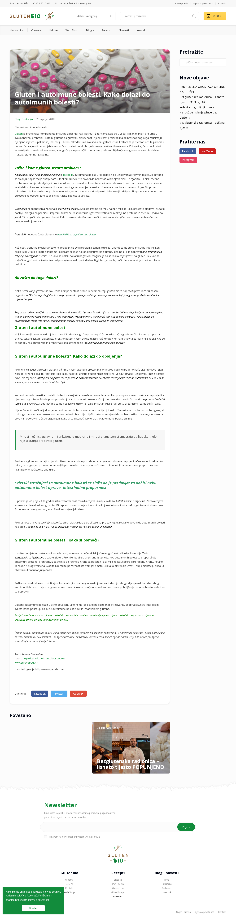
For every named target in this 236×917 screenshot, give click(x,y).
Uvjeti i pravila (181, 3)
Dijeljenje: (21, 693)
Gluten (19, 133)
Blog (89, 30)
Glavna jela (118, 888)
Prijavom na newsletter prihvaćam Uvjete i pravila (74, 836)
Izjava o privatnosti (203, 3)
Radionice (167, 888)
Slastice (118, 879)
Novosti (124, 30)
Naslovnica (17, 30)
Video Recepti (118, 892)
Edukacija (27, 119)
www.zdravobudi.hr (26, 662)
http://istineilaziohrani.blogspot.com (44, 658)
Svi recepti (118, 896)
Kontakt (222, 3)
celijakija (68, 175)
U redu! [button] (33, 908)
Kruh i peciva (118, 883)
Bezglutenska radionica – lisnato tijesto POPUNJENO (130, 764)
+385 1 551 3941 (41, 3)
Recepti (106, 30)
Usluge (53, 30)
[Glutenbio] (32, 16)
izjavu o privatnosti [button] (38, 900)
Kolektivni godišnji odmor (197, 107)
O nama (36, 30)
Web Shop (72, 30)
